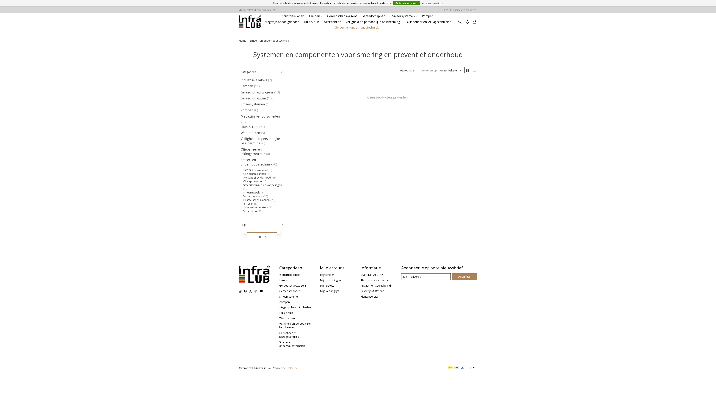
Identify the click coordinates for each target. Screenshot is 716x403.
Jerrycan (248, 203)
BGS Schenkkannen (255, 170)
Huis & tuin (311, 22)
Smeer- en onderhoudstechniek (256, 161)
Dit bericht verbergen (406, 3)
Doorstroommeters (255, 207)
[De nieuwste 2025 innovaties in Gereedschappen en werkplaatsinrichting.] (250, 21)
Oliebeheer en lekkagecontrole (253, 151)
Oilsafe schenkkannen (256, 200)
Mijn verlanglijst (329, 291)
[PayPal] (462, 368)
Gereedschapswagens (342, 16)
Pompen (247, 110)
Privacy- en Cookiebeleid (376, 285)
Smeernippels (251, 192)
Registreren (327, 275)
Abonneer (464, 276)
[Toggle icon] (460, 21)
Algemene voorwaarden (375, 280)
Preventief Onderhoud (257, 177)
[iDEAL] (450, 368)
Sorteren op (429, 70)
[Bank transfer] (456, 368)
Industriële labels (292, 16)
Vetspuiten (250, 211)
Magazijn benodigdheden (282, 22)
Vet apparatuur (253, 196)
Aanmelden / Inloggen (464, 10)
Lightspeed (292, 368)
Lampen (247, 86)
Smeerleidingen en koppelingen (262, 185)
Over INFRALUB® (372, 275)
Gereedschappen (253, 98)
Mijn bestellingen (330, 280)
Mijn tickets (327, 285)
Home (242, 40)
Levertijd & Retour (372, 291)
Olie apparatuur (253, 181)
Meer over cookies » (432, 3)
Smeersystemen (253, 104)
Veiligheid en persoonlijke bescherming (260, 140)
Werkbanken (332, 22)
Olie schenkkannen (254, 174)
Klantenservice (370, 296)
